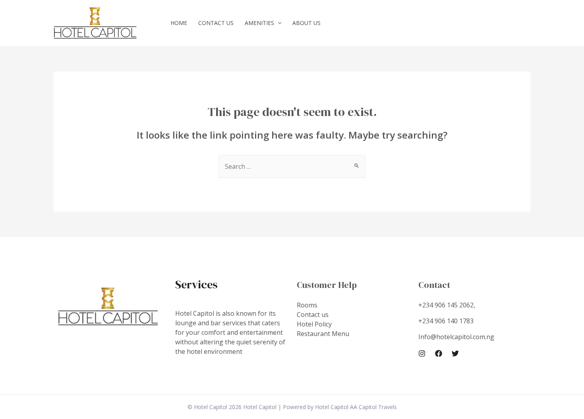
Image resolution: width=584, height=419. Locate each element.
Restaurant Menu (323, 333)
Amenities (259, 23)
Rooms (307, 305)
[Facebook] (438, 353)
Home (178, 23)
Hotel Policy (314, 324)
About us (306, 23)
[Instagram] (421, 353)
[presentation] (277, 23)
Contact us (216, 23)
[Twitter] (455, 353)
